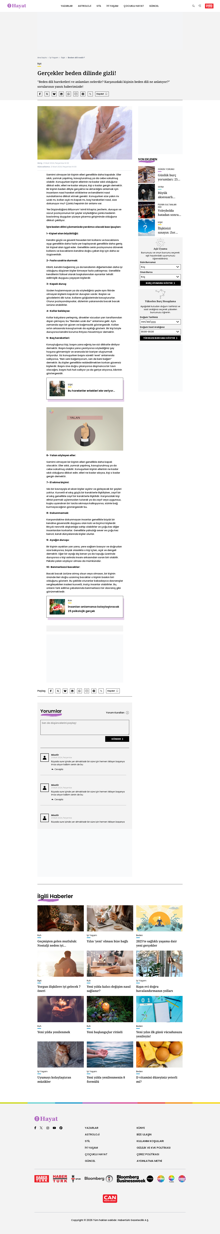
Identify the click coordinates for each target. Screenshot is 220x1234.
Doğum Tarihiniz (149, 317)
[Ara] (193, 6)
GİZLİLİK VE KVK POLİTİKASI (153, 1147)
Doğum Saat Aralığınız (152, 327)
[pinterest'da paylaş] (83, 94)
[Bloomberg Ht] (99, 1178)
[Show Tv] (160, 1178)
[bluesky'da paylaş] (54, 94)
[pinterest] (61, 1128)
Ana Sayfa (42, 57)
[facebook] (35, 1128)
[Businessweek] (135, 1178)
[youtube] (54, 1128)
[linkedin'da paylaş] (61, 94)
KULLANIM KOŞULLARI (150, 1141)
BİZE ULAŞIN (144, 1134)
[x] (41, 1128)
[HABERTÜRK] (209, 6)
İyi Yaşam (54, 57)
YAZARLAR (91, 1128)
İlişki (63, 57)
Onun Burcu (146, 272)
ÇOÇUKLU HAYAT (96, 1154)
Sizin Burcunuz (148, 262)
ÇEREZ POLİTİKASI (148, 1154)
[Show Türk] (172, 1178)
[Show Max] (182, 1178)
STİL (87, 1141)
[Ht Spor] (76, 1178)
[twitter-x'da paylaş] (47, 94)
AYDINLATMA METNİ (149, 1161)
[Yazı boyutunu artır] (90, 94)
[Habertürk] (41, 1178)
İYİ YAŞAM (91, 1147)
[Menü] (199, 6)
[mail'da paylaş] (75, 94)
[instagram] (47, 1128)
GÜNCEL (90, 1161)
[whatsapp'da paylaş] (68, 94)
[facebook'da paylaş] (39, 94)
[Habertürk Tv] (60, 1178)
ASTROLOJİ (92, 1134)
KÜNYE (141, 1128)
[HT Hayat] (110, 1119)
